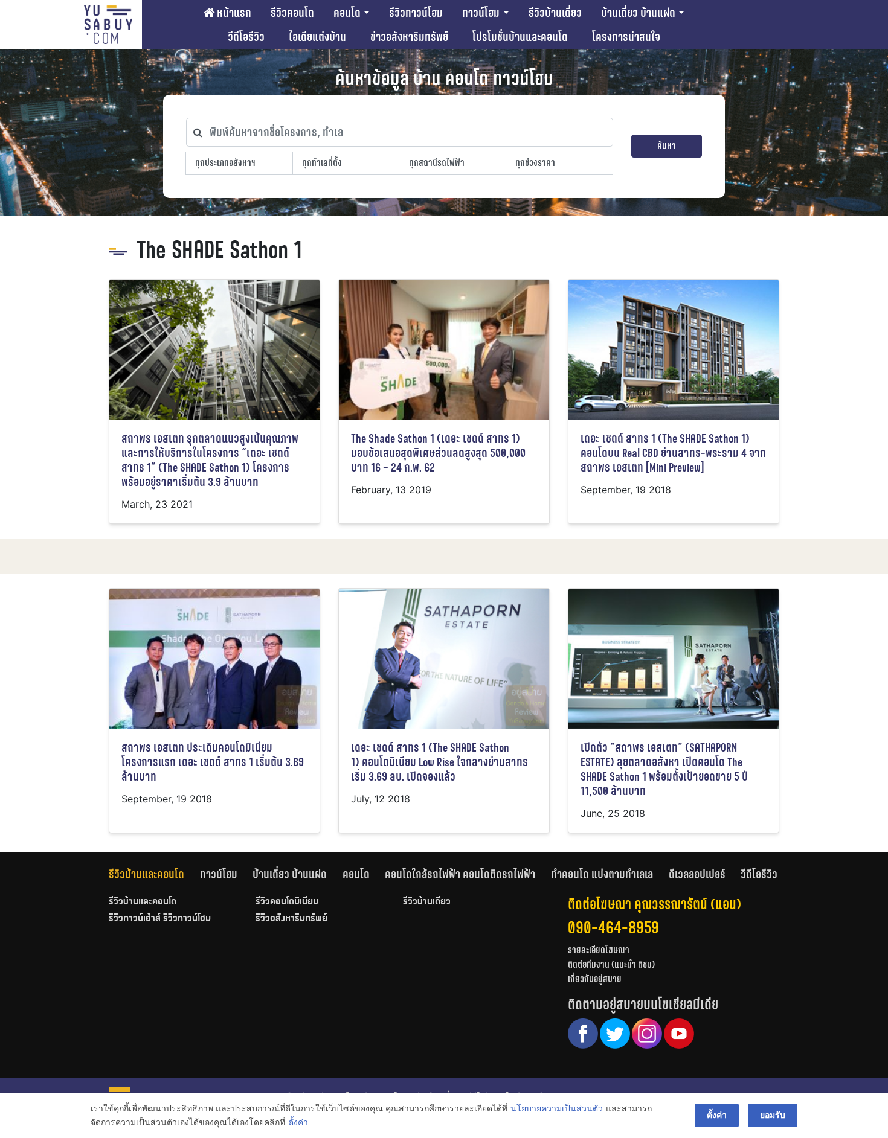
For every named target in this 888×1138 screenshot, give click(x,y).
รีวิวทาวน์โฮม (416, 12)
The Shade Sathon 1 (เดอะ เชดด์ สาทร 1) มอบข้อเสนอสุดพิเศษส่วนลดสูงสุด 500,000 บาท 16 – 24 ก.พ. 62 (438, 453)
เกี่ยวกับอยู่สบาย (595, 979)
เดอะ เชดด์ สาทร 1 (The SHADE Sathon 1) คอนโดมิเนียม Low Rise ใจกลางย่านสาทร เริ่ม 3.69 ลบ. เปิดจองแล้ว (439, 762)
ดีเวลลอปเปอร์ (697, 874)
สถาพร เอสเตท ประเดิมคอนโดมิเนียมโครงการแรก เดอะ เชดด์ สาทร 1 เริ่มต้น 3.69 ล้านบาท (212, 762)
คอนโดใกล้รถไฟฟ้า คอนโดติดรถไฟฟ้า (460, 874)
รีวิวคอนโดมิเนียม (287, 902)
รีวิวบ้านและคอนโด (146, 874)
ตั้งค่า (298, 1122)
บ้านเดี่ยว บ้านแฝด (638, 12)
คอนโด (347, 12)
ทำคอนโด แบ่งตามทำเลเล (602, 874)
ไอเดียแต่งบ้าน (317, 36)
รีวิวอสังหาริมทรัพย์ (291, 919)
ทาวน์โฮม (481, 12)
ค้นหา (666, 146)
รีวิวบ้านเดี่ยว (555, 12)
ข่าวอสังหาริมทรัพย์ (409, 36)
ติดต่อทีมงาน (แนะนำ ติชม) (611, 964)
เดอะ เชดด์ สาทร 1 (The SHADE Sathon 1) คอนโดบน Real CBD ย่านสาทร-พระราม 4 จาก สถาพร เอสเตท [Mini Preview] (673, 453)
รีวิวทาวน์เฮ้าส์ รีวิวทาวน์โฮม (160, 919)
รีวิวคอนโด (292, 12)
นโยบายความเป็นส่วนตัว (556, 1108)
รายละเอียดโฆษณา (598, 950)
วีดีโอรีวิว (246, 36)
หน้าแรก (232, 12)
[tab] (154, 874)
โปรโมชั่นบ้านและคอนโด (520, 36)
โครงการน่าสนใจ (626, 36)
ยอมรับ (772, 1115)
